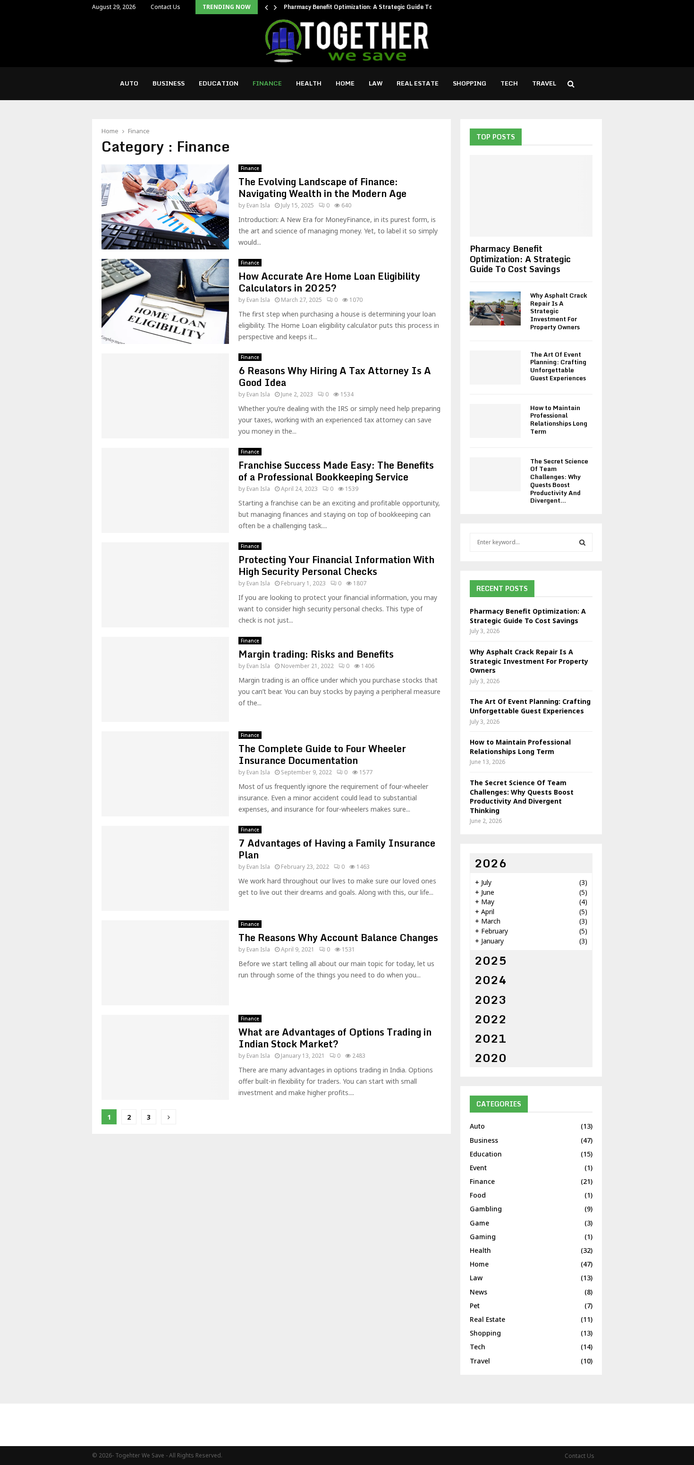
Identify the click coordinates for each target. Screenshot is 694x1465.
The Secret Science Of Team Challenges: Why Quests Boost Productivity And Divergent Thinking (522, 796)
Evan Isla (258, 205)
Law (375, 83)
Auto (129, 83)
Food (478, 1195)
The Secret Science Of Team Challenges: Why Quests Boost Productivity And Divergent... (559, 481)
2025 (490, 960)
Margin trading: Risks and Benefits (316, 654)
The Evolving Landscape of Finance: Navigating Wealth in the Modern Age (322, 187)
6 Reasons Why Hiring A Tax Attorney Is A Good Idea (334, 376)
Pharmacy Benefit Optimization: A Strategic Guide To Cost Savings (520, 258)
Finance (267, 83)
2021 (490, 1038)
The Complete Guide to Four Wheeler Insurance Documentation (322, 754)
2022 (490, 1019)
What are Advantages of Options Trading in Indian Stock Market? (335, 1038)
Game (479, 1222)
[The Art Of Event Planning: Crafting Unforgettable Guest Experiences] (495, 368)
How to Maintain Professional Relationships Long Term (558, 420)
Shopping (469, 83)
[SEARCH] (582, 542)
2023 (490, 999)
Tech (509, 83)
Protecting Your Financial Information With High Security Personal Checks (336, 565)
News (478, 1291)
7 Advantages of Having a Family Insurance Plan (336, 849)
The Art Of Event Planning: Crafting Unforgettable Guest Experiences (558, 366)
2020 (490, 1057)
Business (168, 83)
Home (345, 83)
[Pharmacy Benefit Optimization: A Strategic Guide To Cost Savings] (531, 196)
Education (218, 83)
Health (309, 83)
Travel (544, 83)
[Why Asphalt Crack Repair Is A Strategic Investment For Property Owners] (495, 308)
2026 (490, 863)
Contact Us (165, 7)
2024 (490, 979)
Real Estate (418, 83)
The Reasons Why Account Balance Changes (338, 937)
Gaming (483, 1236)
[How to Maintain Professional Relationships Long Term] (495, 421)
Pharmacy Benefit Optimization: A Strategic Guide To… (361, 6)
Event (478, 1167)
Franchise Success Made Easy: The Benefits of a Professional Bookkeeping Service (336, 471)
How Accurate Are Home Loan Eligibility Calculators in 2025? (329, 282)
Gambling (486, 1208)
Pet (475, 1305)
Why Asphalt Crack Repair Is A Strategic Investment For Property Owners (529, 661)
